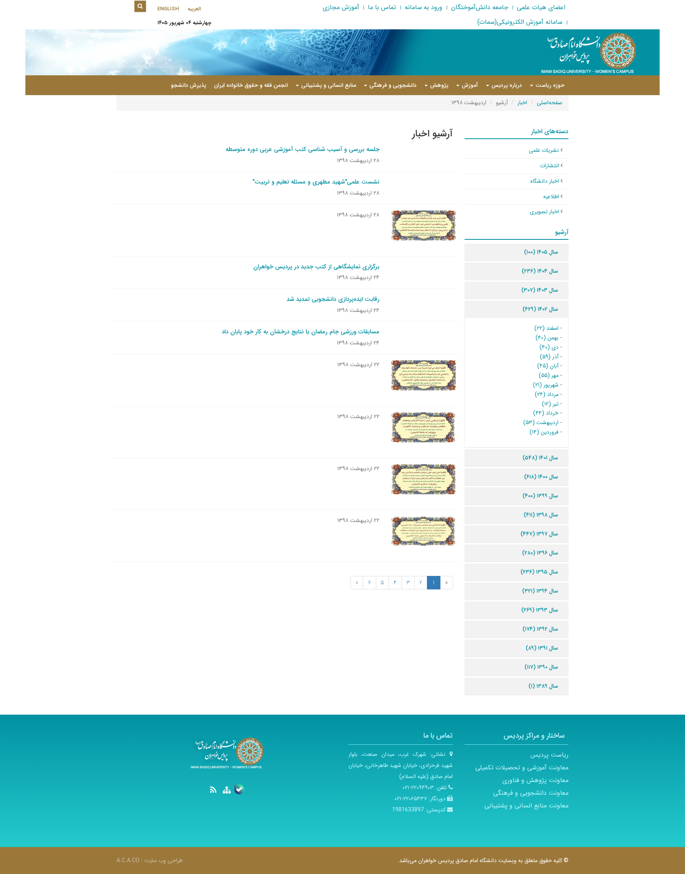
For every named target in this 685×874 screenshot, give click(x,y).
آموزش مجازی (341, 7)
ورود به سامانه (423, 7)
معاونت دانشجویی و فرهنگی (530, 793)
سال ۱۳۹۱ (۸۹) (542, 648)
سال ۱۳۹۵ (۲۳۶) (539, 572)
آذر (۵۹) (549, 356)
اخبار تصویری (544, 211)
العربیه (194, 9)
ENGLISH (168, 9)
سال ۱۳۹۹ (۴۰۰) (540, 496)
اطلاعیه (551, 196)
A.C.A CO (128, 860)
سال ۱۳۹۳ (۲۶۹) (539, 610)
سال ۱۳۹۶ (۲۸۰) (540, 553)
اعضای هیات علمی (541, 7)
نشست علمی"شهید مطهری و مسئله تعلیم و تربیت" (316, 182)
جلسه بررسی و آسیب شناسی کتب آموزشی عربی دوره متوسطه (302, 149)
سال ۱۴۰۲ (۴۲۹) (540, 309)
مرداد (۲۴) (547, 394)
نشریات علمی (544, 150)
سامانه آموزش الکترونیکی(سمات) (520, 22)
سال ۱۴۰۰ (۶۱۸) (541, 476)
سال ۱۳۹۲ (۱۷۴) (540, 629)
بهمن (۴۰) (547, 337)
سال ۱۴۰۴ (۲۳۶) (540, 271)
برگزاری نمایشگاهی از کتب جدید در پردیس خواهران (316, 267)
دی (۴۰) (549, 347)
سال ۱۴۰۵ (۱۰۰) (541, 252)
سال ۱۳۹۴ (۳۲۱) (540, 591)
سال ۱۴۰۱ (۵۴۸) (540, 457)
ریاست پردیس (549, 755)
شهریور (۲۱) (546, 385)
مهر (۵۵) (549, 375)
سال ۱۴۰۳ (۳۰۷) (539, 290)
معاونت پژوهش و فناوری (535, 780)
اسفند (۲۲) (546, 328)
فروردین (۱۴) (544, 432)
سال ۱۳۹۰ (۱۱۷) (541, 667)
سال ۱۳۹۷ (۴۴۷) (539, 534)
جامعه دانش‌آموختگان (479, 7)
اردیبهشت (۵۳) (541, 422)
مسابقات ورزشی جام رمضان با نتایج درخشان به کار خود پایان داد (300, 332)
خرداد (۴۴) (546, 413)
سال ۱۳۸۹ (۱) (543, 686)
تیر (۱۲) (550, 404)
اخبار (522, 102)
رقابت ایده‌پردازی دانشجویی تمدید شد (333, 299)
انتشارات (549, 165)
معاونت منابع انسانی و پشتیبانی (526, 806)
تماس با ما (382, 7)
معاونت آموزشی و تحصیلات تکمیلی (521, 768)
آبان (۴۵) (548, 365)
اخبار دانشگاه (544, 181)
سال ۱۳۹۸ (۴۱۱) (541, 515)
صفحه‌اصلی (550, 102)
